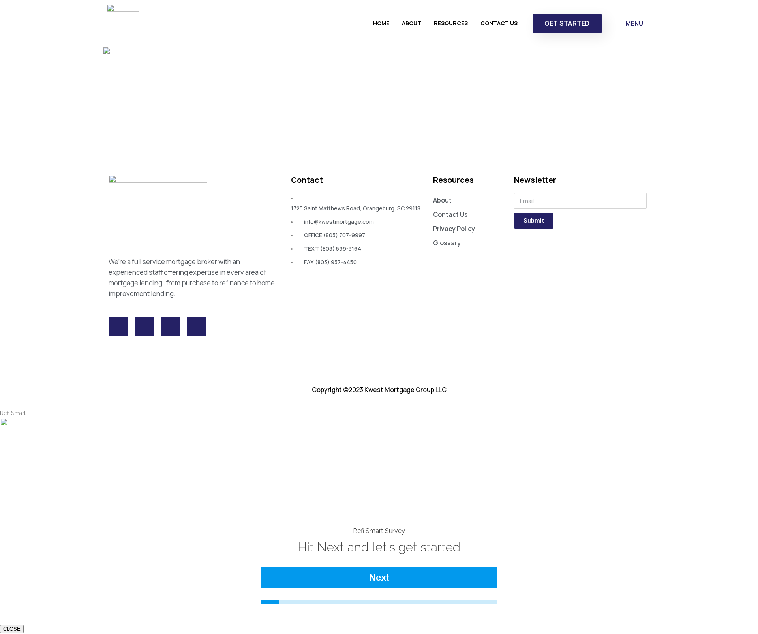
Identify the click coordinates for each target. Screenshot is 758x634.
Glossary (447, 242)
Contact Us (499, 23)
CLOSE (12, 629)
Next (379, 577)
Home (381, 23)
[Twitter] (144, 326)
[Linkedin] (196, 326)
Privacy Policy (454, 228)
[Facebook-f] (118, 326)
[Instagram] (170, 326)
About (411, 23)
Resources (451, 23)
